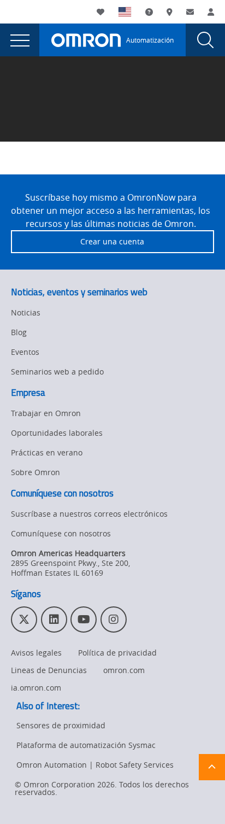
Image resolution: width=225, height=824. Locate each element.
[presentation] (19, 40)
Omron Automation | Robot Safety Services (95, 764)
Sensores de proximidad (60, 725)
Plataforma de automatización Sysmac (86, 745)
